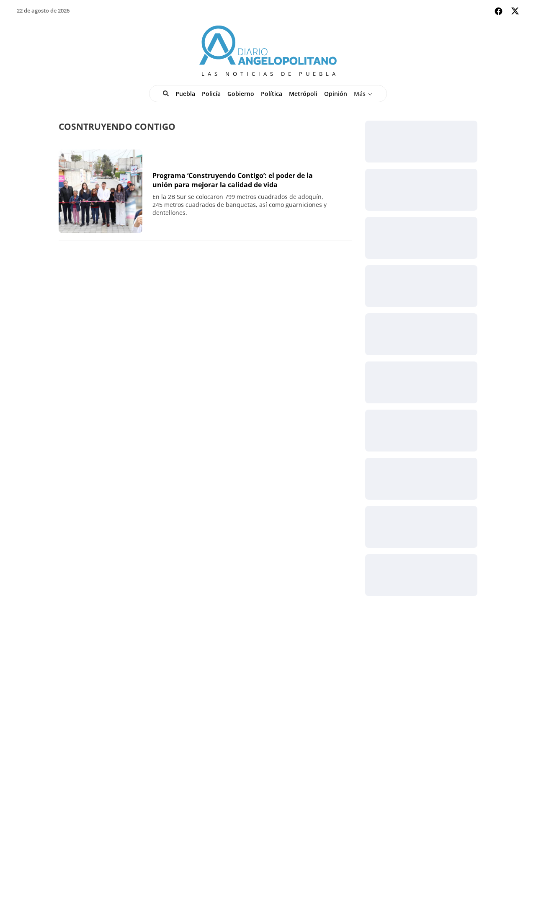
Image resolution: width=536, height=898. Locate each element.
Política (271, 94)
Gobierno (240, 94)
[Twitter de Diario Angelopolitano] (515, 12)
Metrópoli (303, 94)
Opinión (335, 94)
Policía (211, 94)
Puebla (185, 94)
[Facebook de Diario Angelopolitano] (498, 11)
